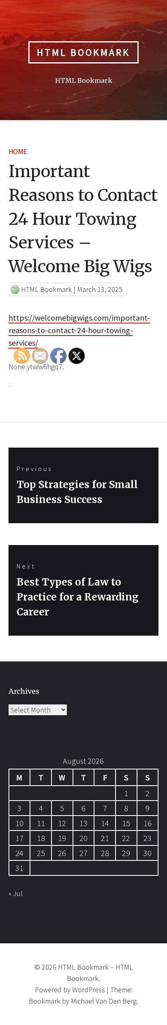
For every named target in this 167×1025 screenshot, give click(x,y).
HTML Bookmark (83, 52)
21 (105, 838)
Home (18, 151)
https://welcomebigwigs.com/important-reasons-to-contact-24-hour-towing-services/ (79, 330)
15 (126, 823)
